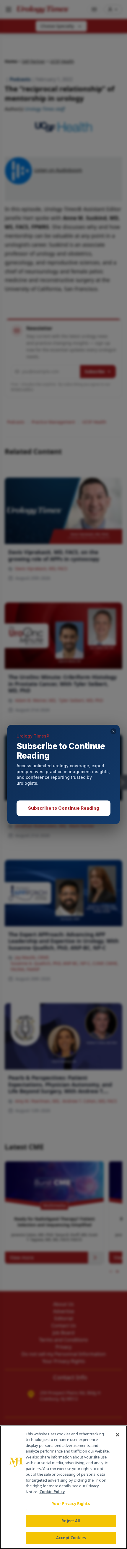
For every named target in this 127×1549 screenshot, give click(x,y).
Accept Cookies (71, 1537)
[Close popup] (113, 731)
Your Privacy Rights (70, 1503)
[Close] (117, 1434)
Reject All (70, 1520)
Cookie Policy (52, 1491)
